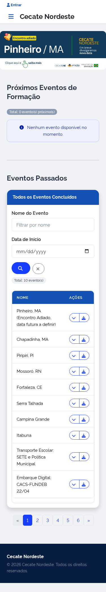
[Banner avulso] (53, 50)
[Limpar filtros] (38, 268)
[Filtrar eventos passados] (21, 268)
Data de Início (26, 239)
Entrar (15, 4)
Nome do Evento (30, 213)
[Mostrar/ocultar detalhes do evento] (74, 317)
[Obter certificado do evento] (84, 317)
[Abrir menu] (11, 16)
